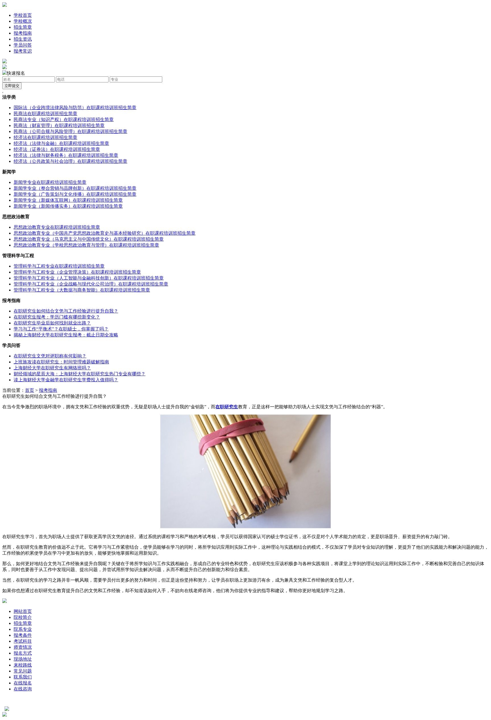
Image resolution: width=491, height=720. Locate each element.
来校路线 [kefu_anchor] (23, 665)
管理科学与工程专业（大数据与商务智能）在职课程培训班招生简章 (82, 290)
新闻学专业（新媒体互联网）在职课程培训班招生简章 (68, 200)
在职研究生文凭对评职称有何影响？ (50, 355)
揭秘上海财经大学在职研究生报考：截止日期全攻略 (66, 334)
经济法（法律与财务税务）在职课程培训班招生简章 (66, 155)
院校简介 (23, 617)
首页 (29, 390)
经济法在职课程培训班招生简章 (45, 137)
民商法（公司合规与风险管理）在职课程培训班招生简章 (70, 131)
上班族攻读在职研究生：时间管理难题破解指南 (61, 361)
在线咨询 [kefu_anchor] (23, 688)
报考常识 (23, 51)
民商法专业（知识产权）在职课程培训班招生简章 (64, 119)
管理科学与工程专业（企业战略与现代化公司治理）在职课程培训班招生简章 (91, 284)
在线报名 (23, 683)
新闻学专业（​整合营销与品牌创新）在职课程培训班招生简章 (75, 188)
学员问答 (23, 45)
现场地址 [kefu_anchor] (23, 659)
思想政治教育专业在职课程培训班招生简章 (57, 227)
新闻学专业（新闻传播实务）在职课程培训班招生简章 (68, 206)
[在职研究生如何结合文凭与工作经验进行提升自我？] (245, 526)
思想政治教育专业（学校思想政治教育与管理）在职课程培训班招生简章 (86, 245)
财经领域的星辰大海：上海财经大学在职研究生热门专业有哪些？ (79, 373)
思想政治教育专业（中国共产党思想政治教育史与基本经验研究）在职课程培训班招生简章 (104, 233)
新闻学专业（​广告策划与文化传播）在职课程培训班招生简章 (75, 194)
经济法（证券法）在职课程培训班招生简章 (57, 149)
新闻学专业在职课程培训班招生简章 (50, 182)
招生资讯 (23, 39)
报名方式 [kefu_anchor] (23, 653)
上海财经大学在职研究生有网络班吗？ (52, 367)
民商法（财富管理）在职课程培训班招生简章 (59, 125)
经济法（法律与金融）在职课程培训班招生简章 (61, 143)
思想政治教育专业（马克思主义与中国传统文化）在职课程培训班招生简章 (89, 239)
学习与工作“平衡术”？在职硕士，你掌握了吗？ (61, 328)
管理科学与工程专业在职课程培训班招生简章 (59, 266)
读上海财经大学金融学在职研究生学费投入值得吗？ (66, 379)
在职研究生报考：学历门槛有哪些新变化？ (57, 317)
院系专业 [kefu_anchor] (23, 629)
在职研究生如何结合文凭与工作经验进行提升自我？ (66, 311)
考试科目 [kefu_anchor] (23, 641)
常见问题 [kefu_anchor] (23, 671)
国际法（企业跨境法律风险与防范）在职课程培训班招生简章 (75, 107)
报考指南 (23, 33)
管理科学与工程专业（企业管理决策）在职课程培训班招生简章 (77, 272)
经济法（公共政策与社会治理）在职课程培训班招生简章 (70, 161)
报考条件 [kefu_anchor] (23, 635)
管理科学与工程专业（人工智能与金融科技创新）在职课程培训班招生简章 (89, 278)
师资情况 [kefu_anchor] (23, 647)
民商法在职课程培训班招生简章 (45, 113)
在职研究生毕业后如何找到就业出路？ (52, 323)
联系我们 (23, 677)
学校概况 (23, 21)
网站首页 (23, 611)
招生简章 (23, 27)
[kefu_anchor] (4, 67)
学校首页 (23, 15)
